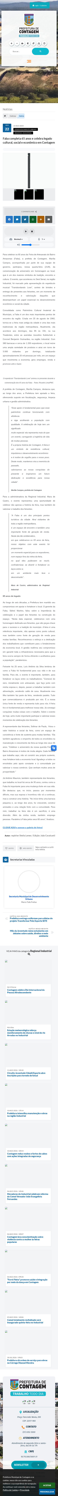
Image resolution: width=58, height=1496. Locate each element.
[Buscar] (40, 51)
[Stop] (32, 231)
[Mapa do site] (38, 43)
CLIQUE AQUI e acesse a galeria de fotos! (23, 827)
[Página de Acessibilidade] (44, 43)
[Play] (26, 231)
